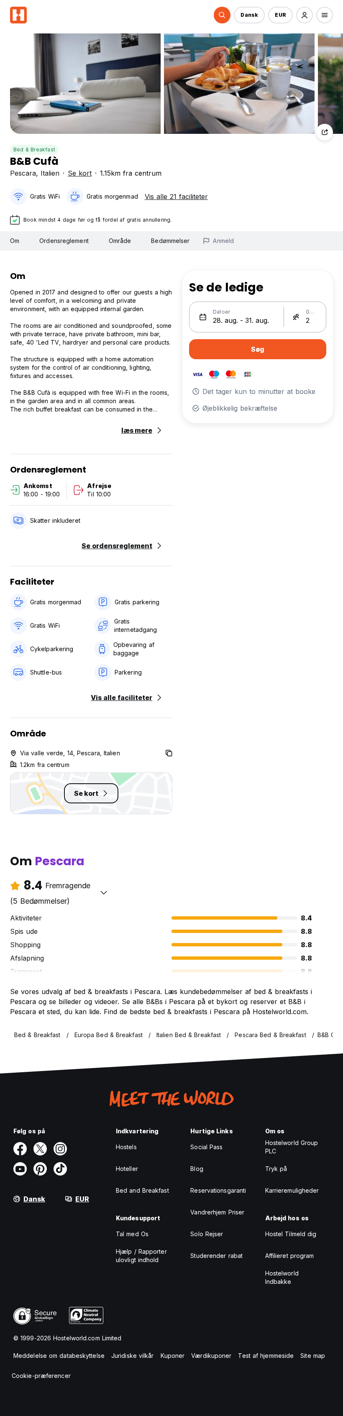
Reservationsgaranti (218, 1190)
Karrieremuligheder (292, 1190)
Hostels (126, 1146)
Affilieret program (289, 1255)
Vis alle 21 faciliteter (176, 196)
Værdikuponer (211, 1355)
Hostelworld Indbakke (282, 1277)
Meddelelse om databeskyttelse (59, 1355)
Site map (312, 1355)
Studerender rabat (216, 1255)
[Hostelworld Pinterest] (40, 1169)
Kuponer (173, 1355)
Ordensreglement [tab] (64, 240)
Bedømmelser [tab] (170, 240)
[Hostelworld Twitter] (40, 1148)
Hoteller (127, 1168)
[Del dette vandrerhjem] (324, 132)
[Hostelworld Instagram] (60, 1148)
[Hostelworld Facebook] (20, 1148)
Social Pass (206, 1146)
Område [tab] (120, 240)
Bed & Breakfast (34, 149)
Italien (50, 173)
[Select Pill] (222, 15)
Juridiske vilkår (132, 1355)
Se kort (80, 173)
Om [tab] (14, 240)
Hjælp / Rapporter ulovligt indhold (141, 1255)
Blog (196, 1168)
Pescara (23, 173)
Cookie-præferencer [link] (41, 1375)
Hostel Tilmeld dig (291, 1233)
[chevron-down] (104, 892)
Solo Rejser (206, 1233)
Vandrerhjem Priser (217, 1212)
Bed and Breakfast (142, 1190)
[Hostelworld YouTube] (20, 1169)
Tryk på (276, 1168)
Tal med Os (132, 1233)
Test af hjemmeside (266, 1355)
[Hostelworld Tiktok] (60, 1169)
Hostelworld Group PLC (291, 1147)
